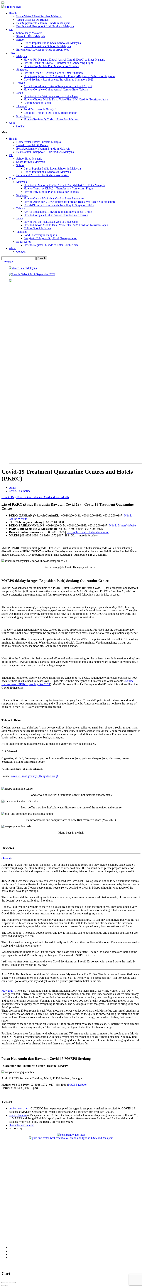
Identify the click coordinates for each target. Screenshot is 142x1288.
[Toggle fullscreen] (10, 1282)
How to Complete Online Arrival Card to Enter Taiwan (56, 89)
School (20, 39)
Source (6, 858)
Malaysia (21, 56)
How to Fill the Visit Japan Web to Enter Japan (51, 96)
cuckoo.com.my (18, 1108)
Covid (12, 490)
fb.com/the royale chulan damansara (88, 532)
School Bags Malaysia (29, 33)
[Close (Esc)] (2, 1282)
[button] (71, 132)
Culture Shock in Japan (37, 102)
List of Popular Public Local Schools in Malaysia (52, 43)
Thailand (21, 106)
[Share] (6, 1282)
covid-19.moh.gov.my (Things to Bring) (34, 776)
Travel (12, 52)
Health (13, 13)
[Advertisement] (71, 1165)
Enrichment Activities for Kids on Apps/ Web (42, 49)
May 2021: (7, 990)
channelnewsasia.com (21, 1125)
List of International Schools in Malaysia (47, 46)
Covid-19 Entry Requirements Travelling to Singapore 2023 (59, 79)
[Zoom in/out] (14, 1282)
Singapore (22, 69)
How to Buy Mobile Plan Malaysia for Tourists (51, 66)
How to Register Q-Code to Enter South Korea (51, 119)
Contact (20, 126)
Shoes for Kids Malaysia (30, 36)
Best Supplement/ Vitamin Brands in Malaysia (43, 23)
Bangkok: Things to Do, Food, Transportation (50, 112)
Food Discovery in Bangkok (40, 109)
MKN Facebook (77, 1084)
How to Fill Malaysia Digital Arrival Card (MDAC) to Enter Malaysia (64, 59)
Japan (19, 92)
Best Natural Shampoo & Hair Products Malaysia (45, 26)
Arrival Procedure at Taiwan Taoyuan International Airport (58, 86)
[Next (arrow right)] (6, 1285)
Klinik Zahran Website (122, 525)
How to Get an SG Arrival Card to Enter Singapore (54, 72)
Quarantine (24, 490)
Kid (11, 29)
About (12, 122)
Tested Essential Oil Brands (32, 19)
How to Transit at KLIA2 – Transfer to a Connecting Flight (58, 62)
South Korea (23, 116)
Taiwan (20, 82)
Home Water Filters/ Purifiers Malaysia (39, 16)
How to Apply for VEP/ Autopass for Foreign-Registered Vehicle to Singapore (69, 76)
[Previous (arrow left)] (2, 1285)
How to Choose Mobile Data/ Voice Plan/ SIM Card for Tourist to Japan (66, 99)
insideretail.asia (18, 1115)
